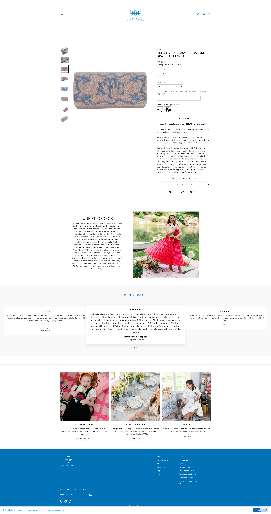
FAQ (181, 463)
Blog (158, 471)
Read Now (186, 436)
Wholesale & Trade (186, 478)
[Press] (186, 396)
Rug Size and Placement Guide (188, 482)
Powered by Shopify (135, 506)
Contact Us (183, 460)
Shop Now (135, 439)
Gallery (159, 463)
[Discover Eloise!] (84, 396)
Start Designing (162, 460)
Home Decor (161, 467)
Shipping (160, 65)
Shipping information (183, 179)
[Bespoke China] (135, 396)
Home (159, 49)
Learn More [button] (72, 510)
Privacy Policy (184, 467)
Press (158, 474)
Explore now (84, 439)
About (181, 456)
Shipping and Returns (187, 471)
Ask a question (183, 184)
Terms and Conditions (187, 474)
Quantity (162, 70)
